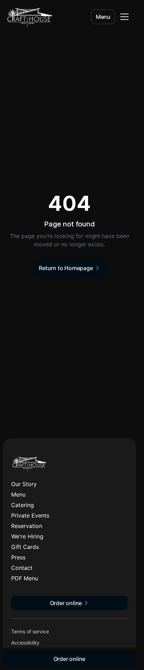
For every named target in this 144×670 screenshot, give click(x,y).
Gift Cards (25, 546)
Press (18, 557)
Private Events (30, 515)
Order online (69, 658)
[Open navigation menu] (124, 17)
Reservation (26, 525)
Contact (22, 567)
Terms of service (30, 631)
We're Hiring (27, 536)
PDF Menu (24, 578)
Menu (103, 16)
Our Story (24, 484)
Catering (22, 504)
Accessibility (25, 643)
